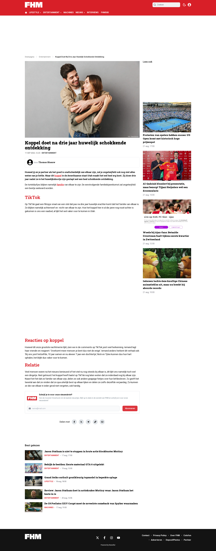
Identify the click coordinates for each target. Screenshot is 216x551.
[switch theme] (184, 5)
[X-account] (97, 537)
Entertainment (49, 153)
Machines (49, 507)
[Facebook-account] (104, 537)
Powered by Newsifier (108, 545)
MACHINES (69, 12)
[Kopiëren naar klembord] (95, 421)
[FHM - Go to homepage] (33, 536)
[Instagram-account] (111, 537)
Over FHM (175, 535)
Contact (145, 535)
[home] (26, 12)
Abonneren (130, 408)
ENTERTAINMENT (51, 12)
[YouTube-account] (118, 537)
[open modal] (189, 5)
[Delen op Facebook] (74, 421)
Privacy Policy (159, 535)
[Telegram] (88, 421)
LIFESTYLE (34, 12)
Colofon (187, 535)
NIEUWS (79, 12)
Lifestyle (48, 481)
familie (60, 184)
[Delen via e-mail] (102, 421)
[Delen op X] (81, 421)
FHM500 (105, 12)
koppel (58, 175)
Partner (187, 540)
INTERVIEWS (93, 12)
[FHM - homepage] (33, 5)
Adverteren (156, 540)
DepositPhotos (173, 540)
